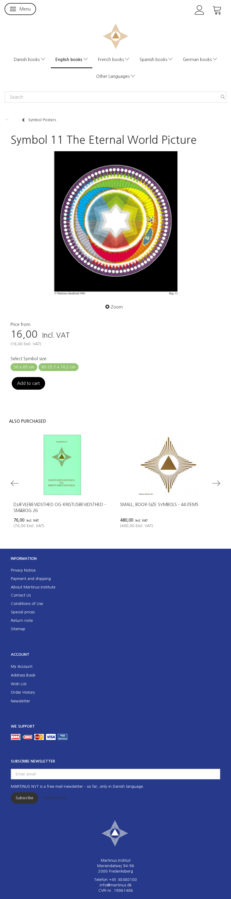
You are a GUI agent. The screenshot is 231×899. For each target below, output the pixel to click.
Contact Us (21, 595)
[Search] (223, 97)
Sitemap (18, 629)
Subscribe (24, 798)
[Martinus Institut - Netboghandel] (115, 35)
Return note (22, 620)
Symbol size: (29, 359)
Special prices (23, 612)
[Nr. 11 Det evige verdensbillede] (115, 223)
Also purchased (27, 421)
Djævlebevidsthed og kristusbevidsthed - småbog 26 (60, 507)
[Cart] (217, 9)
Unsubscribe (55, 798)
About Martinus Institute (33, 587)
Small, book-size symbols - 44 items (159, 504)
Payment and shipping (31, 579)
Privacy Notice (23, 570)
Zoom (117, 307)
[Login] (199, 9)
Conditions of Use (27, 604)
